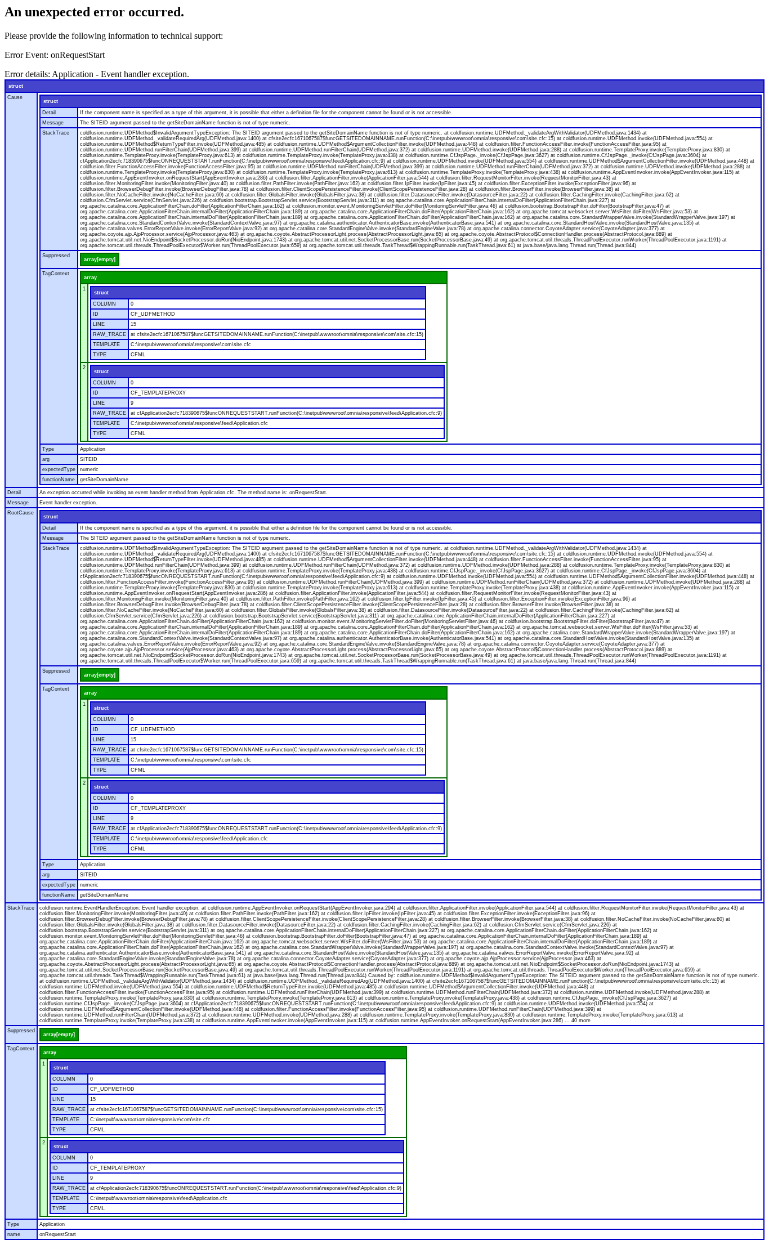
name (13, 1234)
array (90, 277)
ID (96, 314)
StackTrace (55, 133)
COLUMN (104, 304)
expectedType (58, 469)
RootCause (20, 513)
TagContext (55, 273)
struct (15, 86)
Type (48, 449)
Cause (15, 97)
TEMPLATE (106, 344)
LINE (99, 324)
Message (53, 123)
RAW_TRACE (109, 334)
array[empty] (99, 259)
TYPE (99, 354)
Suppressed (56, 255)
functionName (58, 479)
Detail (49, 112)
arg (46, 459)
